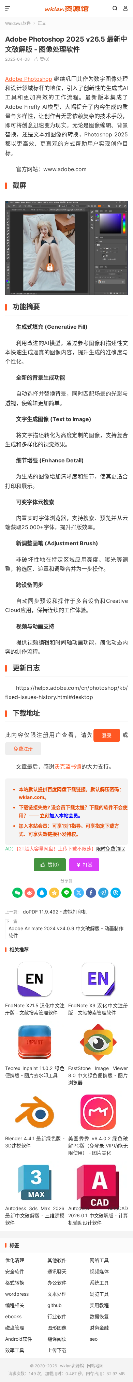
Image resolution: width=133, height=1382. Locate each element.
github (54, 1305)
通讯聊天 (56, 1271)
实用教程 (99, 1305)
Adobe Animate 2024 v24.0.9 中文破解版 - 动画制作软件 (66, 931)
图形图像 (56, 1328)
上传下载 (56, 1350)
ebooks (13, 1316)
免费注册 (23, 749)
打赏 (84, 864)
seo (94, 1339)
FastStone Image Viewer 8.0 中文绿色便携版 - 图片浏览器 (98, 1075)
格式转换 (14, 1283)
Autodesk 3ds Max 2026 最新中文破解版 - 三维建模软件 (34, 1215)
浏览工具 (99, 1294)
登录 (107, 735)
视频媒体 (99, 1271)
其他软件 (56, 1260)
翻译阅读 (56, 1339)
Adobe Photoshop (28, 78)
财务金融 (99, 1328)
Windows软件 (18, 23)
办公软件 (56, 1283)
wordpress (17, 1294)
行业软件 (56, 1316)
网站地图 (95, 1365)
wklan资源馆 (66, 8)
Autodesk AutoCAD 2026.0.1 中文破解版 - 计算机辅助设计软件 (98, 1215)
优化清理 (14, 1260)
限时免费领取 (110, 848)
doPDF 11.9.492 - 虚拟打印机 (55, 912)
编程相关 (14, 1305)
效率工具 (14, 1350)
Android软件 (18, 1339)
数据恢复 (99, 1316)
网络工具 (99, 1260)
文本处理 (56, 1294)
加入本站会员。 (66, 815)
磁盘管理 (14, 1328)
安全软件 (14, 1271)
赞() (41, 59)
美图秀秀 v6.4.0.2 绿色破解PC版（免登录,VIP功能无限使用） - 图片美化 (98, 1145)
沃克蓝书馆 (68, 766)
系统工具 (99, 1283)
